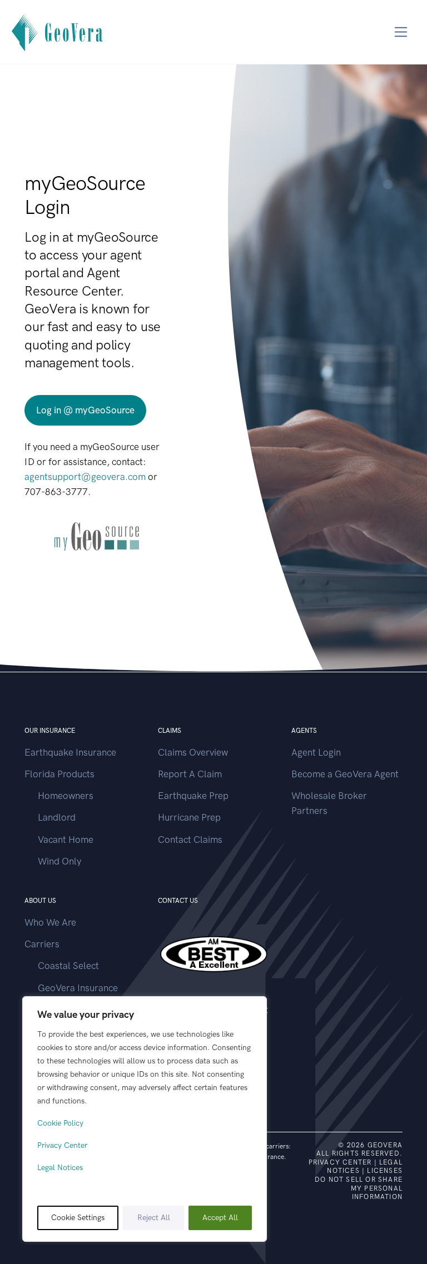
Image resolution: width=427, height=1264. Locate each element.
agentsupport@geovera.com (85, 476)
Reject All (153, 1217)
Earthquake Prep (193, 795)
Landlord (57, 817)
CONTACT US (178, 901)
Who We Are (50, 922)
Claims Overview (193, 752)
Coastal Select (68, 965)
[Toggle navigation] (401, 32)
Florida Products (59, 774)
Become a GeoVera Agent (345, 774)
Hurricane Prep (189, 817)
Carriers (41, 944)
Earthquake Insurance (70, 752)
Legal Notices (60, 1167)
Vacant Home (65, 839)
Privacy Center (62, 1145)
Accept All (220, 1217)
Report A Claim (190, 774)
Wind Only (59, 861)
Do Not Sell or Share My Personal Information (359, 1188)
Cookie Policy (60, 1123)
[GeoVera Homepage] (58, 32)
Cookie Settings (78, 1217)
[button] (85, 410)
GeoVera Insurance (78, 987)
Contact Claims (190, 839)
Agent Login (316, 752)
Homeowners (65, 795)
